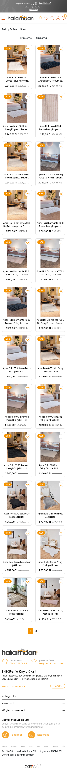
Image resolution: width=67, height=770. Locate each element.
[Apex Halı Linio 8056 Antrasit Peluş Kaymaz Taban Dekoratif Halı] (50, 59)
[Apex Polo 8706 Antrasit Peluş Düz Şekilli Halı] (17, 447)
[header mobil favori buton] (46, 18)
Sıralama (41, 38)
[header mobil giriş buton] (58, 18)
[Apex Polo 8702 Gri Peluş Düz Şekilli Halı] (50, 350)
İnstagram (43, 734)
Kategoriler (9, 696)
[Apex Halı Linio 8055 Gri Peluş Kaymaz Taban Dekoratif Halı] (17, 156)
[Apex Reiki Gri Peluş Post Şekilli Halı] (50, 495)
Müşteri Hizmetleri (13, 710)
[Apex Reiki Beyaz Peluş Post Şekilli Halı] (50, 544)
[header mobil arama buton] (52, 18)
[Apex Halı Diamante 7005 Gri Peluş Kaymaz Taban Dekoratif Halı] (50, 302)
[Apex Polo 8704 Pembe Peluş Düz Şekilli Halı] (17, 398)
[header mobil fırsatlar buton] (40, 18)
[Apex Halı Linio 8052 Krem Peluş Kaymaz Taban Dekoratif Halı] (17, 108)
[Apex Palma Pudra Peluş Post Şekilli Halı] (50, 592)
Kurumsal (8, 703)
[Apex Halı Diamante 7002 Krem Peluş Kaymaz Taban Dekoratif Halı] (50, 253)
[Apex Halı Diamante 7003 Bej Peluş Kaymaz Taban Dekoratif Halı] (17, 205)
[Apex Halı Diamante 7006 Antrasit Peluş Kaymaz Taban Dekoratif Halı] (17, 302)
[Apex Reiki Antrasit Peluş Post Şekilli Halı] (17, 495)
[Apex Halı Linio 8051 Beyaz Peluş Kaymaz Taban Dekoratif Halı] (17, 59)
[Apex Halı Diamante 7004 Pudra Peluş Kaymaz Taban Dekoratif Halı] (17, 253)
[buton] (33, 6)
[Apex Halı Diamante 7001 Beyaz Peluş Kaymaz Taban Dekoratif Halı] (50, 205)
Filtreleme (26, 38)
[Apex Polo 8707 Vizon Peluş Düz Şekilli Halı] (50, 447)
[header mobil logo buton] (21, 17)
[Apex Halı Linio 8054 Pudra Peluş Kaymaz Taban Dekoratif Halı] (50, 108)
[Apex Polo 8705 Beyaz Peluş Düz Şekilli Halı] (50, 398)
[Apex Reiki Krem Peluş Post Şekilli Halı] (17, 544)
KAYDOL (57, 686)
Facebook (17, 734)
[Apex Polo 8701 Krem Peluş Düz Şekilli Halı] (17, 350)
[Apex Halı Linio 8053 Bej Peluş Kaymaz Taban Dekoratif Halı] (50, 156)
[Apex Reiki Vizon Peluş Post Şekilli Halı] (17, 592)
